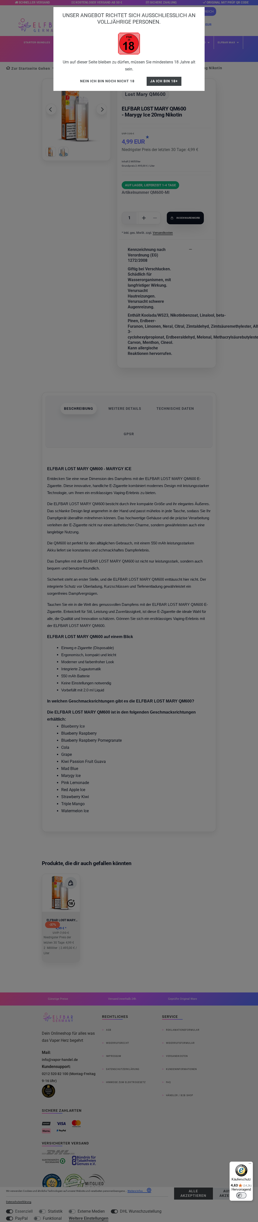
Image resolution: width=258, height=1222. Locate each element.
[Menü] (250, 1165)
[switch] (241, 1195)
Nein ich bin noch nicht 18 (107, 81)
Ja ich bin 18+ (164, 81)
